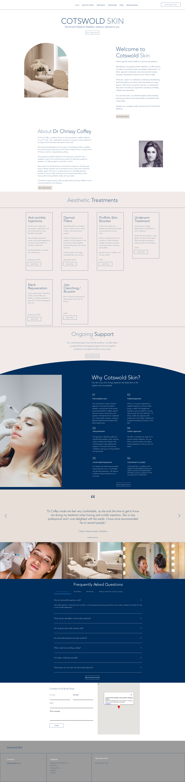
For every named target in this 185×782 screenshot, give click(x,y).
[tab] (62, 591)
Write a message (55, 711)
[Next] (179, 516)
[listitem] (39, 241)
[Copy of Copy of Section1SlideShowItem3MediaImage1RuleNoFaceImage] (95, 537)
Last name (76, 694)
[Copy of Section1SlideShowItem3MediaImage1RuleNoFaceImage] (93, 537)
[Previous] (6, 516)
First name (52, 694)
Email (51, 703)
